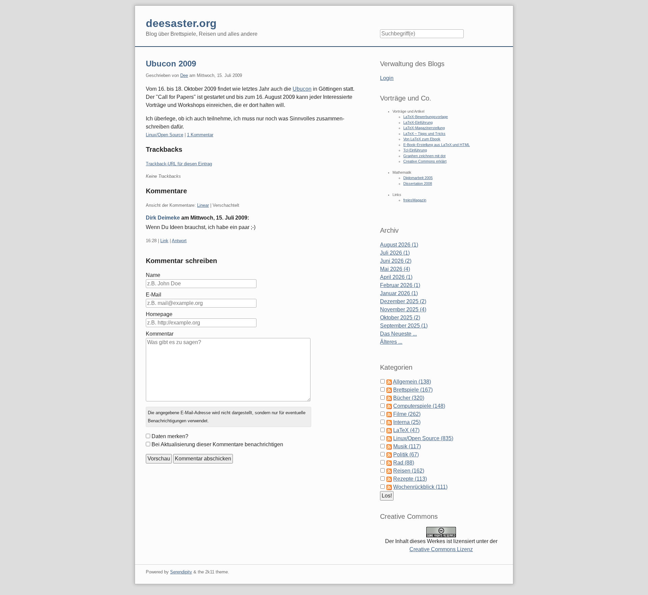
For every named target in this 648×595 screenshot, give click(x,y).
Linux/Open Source (164, 134)
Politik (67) (406, 454)
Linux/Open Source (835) (423, 438)
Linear (203, 205)
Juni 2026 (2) (395, 261)
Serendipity (181, 571)
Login (387, 78)
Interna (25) (407, 422)
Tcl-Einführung (415, 150)
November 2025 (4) (403, 309)
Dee (184, 75)
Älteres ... (391, 342)
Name (153, 275)
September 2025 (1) (404, 326)
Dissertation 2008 (417, 183)
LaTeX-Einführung (418, 122)
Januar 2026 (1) (399, 293)
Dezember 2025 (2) (403, 301)
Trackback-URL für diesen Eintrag (179, 163)
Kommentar (159, 334)
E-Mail (153, 295)
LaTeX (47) (406, 430)
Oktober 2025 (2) (400, 317)
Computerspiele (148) (419, 406)
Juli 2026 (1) (395, 253)
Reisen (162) (408, 471)
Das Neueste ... (398, 334)
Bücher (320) (408, 398)
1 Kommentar (200, 134)
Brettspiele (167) (413, 390)
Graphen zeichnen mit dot (424, 156)
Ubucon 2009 (171, 63)
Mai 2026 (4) (395, 269)
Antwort (179, 240)
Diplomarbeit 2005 (418, 178)
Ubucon (302, 89)
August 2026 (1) (399, 245)
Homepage (159, 314)
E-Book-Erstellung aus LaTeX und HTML (436, 145)
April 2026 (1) (396, 277)
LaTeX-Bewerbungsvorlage (425, 117)
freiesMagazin (414, 200)
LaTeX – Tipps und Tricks (424, 134)
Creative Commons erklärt (425, 161)
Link (164, 240)
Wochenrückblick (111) (420, 487)
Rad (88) (403, 462)
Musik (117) (407, 446)
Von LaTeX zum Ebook (421, 139)
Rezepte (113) (410, 479)
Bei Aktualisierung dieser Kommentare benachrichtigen (217, 444)
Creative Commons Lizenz (441, 549)
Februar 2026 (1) (400, 285)
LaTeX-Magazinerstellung (424, 128)
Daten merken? (170, 436)
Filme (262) (407, 414)
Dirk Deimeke (163, 218)
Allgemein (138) (412, 382)
